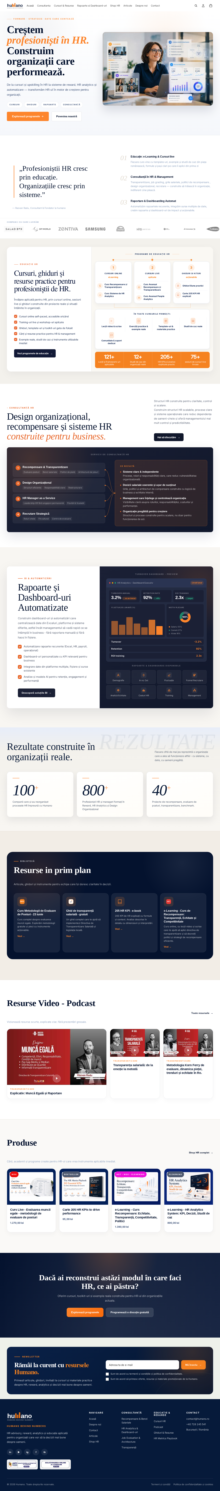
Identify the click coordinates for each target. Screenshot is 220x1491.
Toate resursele (202, 1013)
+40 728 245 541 (196, 1424)
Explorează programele (26, 116)
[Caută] (196, 5)
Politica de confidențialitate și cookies (193, 1484)
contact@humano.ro (197, 1418)
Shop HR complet (201, 1152)
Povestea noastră (66, 116)
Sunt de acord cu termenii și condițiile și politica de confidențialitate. (147, 1373)
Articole (93, 1435)
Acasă (92, 1418)
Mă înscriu (193, 1364)
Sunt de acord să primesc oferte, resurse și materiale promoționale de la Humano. (154, 1379)
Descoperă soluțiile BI (36, 692)
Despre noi (95, 1424)
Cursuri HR (160, 1421)
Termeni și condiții (160, 1484)
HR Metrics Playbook (165, 1438)
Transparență (129, 1447)
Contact (93, 1430)
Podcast (158, 1427)
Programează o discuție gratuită (130, 1312)
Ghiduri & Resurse (164, 1432)
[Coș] (210, 5)
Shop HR (94, 1441)
